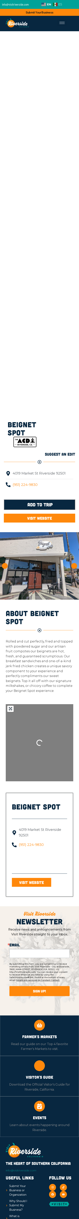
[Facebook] (52, 1194)
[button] (5, 566)
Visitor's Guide (39, 1077)
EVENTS (39, 1117)
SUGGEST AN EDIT (60, 454)
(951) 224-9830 (25, 485)
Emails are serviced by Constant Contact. (38, 980)
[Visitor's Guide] (39, 1065)
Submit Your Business (39, 12)
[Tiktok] (63, 1187)
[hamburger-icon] (62, 23)
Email (14, 945)
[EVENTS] (39, 1106)
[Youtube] (63, 1194)
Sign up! (39, 991)
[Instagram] (52, 1187)
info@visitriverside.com (21, 1170)
